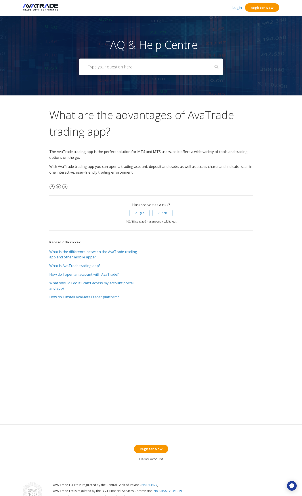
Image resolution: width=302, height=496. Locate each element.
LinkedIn (65, 189)
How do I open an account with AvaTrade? (84, 274)
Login (237, 7)
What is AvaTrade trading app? (74, 265)
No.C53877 (149, 485)
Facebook (52, 189)
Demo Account (151, 459)
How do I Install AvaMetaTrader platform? (84, 296)
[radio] (139, 213)
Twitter (58, 189)
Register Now (262, 7)
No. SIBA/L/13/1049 (167, 491)
